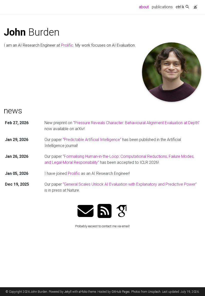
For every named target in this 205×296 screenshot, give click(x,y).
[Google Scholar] (122, 211)
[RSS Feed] (105, 211)
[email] (86, 211)
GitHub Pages (121, 291)
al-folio (83, 291)
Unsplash (154, 291)
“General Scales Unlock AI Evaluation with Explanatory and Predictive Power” (130, 184)
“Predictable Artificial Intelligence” (92, 139)
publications (162, 7)
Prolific (67, 45)
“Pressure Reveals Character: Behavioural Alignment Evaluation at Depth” (136, 122)
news (13, 110)
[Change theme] (194, 5)
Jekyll (68, 291)
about (144, 6)
